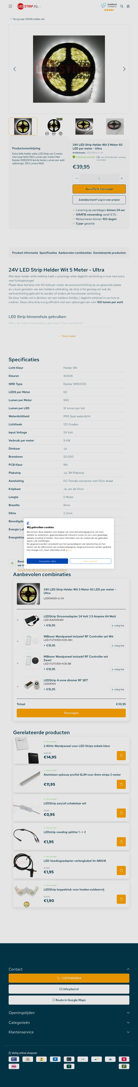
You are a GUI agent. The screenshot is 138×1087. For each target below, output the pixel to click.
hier (69, 549)
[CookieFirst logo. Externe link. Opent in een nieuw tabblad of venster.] (28, 523)
